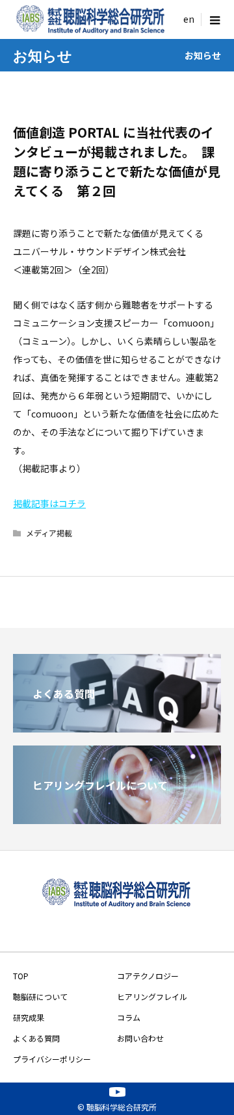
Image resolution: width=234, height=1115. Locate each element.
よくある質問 (36, 1038)
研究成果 (28, 1017)
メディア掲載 (49, 532)
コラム (128, 1017)
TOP (21, 975)
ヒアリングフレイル (152, 996)
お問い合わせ (140, 1038)
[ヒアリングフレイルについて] (117, 819)
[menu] (189, 19)
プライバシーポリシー (52, 1058)
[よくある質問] (117, 727)
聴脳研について (40, 996)
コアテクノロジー (148, 975)
